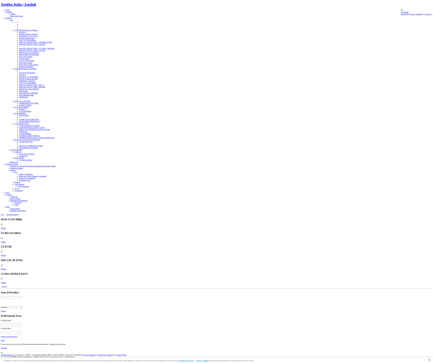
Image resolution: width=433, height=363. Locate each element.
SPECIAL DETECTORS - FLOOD (32, 51)
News (7, 193)
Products (8, 18)
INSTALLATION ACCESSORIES (27, 140)
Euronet (17, 182)
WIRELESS (23, 97)
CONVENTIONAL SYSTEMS (26, 30)
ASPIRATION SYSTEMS (28, 103)
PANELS (22, 32)
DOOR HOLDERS (26, 67)
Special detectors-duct (27, 38)
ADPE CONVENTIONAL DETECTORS (34, 130)
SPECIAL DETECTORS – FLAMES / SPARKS (37, 48)
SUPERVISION (20, 113)
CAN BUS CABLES (27, 154)
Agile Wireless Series (26, 95)
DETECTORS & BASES (28, 34)
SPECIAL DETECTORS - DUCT (31, 85)
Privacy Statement (416, 14)
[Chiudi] (429, 359)
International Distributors (19, 201)
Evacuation (18, 190)
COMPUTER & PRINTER (29, 119)
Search (3, 311)
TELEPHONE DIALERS (28, 148)
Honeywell (405, 14)
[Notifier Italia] (402, 10)
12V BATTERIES (25, 160)
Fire (11, 20)
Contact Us (428, 14)
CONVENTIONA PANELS (29, 126)
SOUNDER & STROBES (28, 93)
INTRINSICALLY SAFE (28, 36)
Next (5, 286)
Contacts (8, 195)
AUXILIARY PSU (26, 142)
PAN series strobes (25, 63)
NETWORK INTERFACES (29, 122)
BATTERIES (19, 158)
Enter (3, 340)
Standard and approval (18, 211)
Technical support (11, 164)
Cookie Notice (121, 355)
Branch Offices (15, 199)
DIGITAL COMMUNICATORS (31, 146)
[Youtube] (405, 12)
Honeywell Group (16, 16)
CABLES (18, 152)
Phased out (14, 162)
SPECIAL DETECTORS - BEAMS (32, 44)
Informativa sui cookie (186, 361)
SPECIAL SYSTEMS (22, 101)
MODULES (23, 91)
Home (7, 10)
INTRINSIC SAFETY (27, 81)
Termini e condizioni (202, 361)
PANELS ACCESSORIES (28, 77)
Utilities (12, 170)
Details (3, 228)
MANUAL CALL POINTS (29, 53)
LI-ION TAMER (25, 105)
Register (4, 348)
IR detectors (23, 132)
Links (7, 207)
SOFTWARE (24, 115)
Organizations (15, 209)
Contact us (13, 197)
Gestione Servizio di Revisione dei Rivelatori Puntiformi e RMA (33, 166)
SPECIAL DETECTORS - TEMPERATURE (35, 42)
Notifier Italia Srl (7, 355)
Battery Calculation (26, 174)
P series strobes (24, 59)
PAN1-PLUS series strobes (28, 65)
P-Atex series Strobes (26, 61)
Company (8, 12)
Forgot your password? (9, 337)
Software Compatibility (27, 178)
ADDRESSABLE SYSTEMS (25, 69)
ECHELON (23, 156)
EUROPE (18, 203)
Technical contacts (16, 168)
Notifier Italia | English (18, 4)
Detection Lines (24, 180)
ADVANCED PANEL (27, 73)
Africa (16, 205)
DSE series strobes (25, 57)
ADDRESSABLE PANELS (29, 136)
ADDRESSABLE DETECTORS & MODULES (37, 138)
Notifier (12, 14)
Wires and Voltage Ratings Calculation (32, 176)
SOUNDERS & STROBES (29, 55)
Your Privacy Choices (105, 355)
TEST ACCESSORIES (27, 40)
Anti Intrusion (19, 184)
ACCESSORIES (25, 111)
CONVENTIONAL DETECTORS (32, 128)
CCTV (16, 188)
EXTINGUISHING (21, 107)
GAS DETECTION (21, 124)
